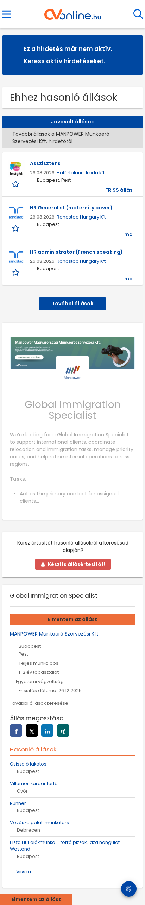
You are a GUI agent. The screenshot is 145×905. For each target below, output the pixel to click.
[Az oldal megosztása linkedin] (47, 730)
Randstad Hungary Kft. (82, 217)
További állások (72, 303)
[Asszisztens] (16, 168)
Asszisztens (45, 163)
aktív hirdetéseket (75, 61)
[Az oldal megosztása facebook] (16, 730)
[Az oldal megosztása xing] (63, 730)
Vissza (23, 871)
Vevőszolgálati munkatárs (39, 823)
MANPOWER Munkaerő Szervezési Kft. (55, 633)
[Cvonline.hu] (72, 11)
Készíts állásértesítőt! (76, 564)
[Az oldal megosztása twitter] (32, 730)
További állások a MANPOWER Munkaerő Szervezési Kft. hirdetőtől (60, 137)
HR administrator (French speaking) (76, 251)
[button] (131, 54)
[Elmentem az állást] (16, 184)
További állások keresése (39, 703)
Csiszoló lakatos (28, 764)
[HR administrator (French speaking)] (16, 257)
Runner (18, 803)
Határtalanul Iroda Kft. (81, 173)
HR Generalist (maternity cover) (71, 207)
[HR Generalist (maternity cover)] (16, 213)
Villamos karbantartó (34, 784)
